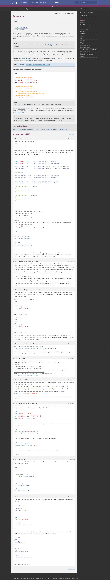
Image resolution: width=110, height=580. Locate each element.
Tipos (81, 17)
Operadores (82, 24)
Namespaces (83, 31)
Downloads (24, 2)
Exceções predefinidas (85, 47)
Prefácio (15, 9)
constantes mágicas (47, 35)
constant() (30, 60)
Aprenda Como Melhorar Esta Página (23, 129)
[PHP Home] (15, 2)
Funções (82, 27)
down (16, 261)
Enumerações (83, 33)
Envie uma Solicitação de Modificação (44, 129)
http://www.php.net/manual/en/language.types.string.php (31, 348)
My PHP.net (48, 578)
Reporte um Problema (61, 129)
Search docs (81, 2)
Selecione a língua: (59, 13)
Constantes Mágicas (20, 29)
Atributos (82, 42)
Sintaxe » (94, 9)
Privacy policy (75, 578)
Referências (82, 44)
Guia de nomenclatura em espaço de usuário (38, 64)
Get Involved (43, 2)
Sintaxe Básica (83, 15)
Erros (81, 35)
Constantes (82, 20)
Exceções (82, 36)
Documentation (34, 2)
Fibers (81, 38)
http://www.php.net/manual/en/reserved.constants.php (29, 371)
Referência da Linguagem (25, 9)
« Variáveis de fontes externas (81, 9)
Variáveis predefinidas (85, 45)
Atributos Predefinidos (85, 51)
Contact (55, 578)
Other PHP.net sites (64, 578)
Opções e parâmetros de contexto (88, 53)
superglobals (21, 108)
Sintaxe (17, 26)
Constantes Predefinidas (21, 28)
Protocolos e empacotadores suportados (86, 55)
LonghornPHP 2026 (55, 6)
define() (49, 45)
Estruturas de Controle (85, 26)
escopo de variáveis (18, 112)
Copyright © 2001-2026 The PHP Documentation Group (28, 578)
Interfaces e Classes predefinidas (88, 49)
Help (51, 2)
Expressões (82, 22)
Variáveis (82, 18)
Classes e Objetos (84, 29)
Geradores (82, 40)
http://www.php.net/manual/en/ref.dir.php (26, 375)
